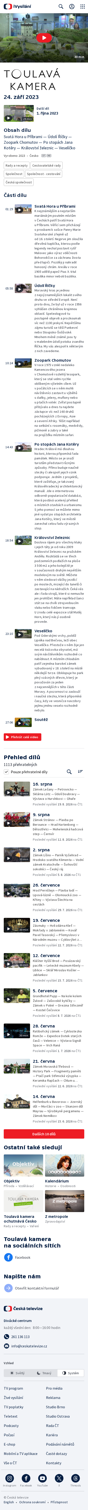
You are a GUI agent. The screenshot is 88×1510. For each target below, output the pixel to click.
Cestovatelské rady (46, 165)
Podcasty (11, 1425)
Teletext (11, 1416)
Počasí (9, 1435)
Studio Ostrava (58, 1416)
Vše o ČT (10, 1463)
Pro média (54, 1388)
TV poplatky (13, 1407)
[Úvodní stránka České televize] (23, 1308)
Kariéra (52, 1435)
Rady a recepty (17, 165)
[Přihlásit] (71, 6)
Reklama (53, 1397)
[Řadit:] (80, 771)
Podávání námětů (60, 1444)
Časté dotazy (56, 1453)
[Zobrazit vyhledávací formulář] (61, 6)
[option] (17, 1373)
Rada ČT (52, 1425)
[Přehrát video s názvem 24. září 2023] (44, 37)
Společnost (14, 174)
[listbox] (44, 1373)
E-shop (9, 1444)
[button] (44, 38)
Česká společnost (19, 182)
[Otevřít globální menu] (82, 6)
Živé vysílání (13, 1397)
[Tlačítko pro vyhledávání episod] (69, 771)
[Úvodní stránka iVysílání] (17, 6)
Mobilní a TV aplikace (21, 1453)
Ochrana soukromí (32, 1502)
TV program (13, 1388)
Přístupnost (59, 1502)
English (9, 1502)
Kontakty (53, 1463)
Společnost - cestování (43, 174)
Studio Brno (55, 1407)
